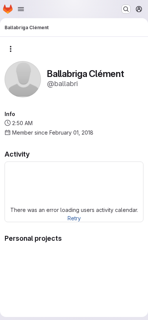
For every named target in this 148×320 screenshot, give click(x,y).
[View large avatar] (23, 78)
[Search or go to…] (126, 9)
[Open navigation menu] (21, 9)
